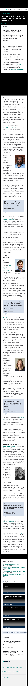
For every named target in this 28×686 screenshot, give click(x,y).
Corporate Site (4, 668)
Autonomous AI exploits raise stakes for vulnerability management (13, 652)
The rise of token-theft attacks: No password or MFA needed (12, 642)
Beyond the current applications (11, 127)
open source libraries (8, 521)
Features (12, 673)
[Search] (26, 9)
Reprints (9, 671)
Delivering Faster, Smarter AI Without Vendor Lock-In (14, 571)
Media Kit (21, 667)
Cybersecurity (6, 632)
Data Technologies (15, 632)
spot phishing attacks (8, 219)
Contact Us (4, 667)
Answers (13, 671)
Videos (7, 677)
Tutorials (3, 677)
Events (8, 673)
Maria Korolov (6, 40)
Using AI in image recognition (10, 317)
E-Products (4, 673)
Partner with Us (15, 667)
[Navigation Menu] (2, 9)
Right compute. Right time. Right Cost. (11, 564)
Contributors (4, 671)
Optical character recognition (10, 446)
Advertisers (9, 667)
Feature (5, 26)
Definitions (18, 671)
